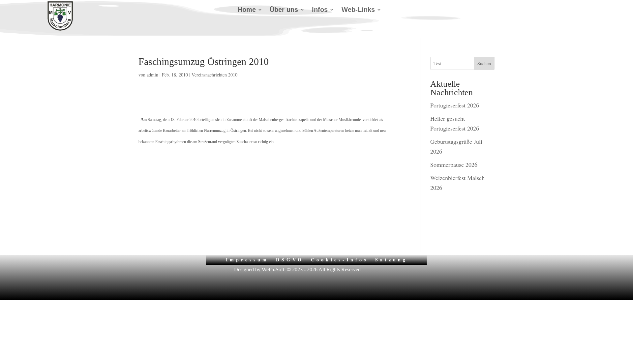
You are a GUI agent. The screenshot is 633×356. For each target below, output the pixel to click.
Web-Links (358, 10)
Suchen (484, 63)
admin (152, 75)
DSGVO (290, 259)
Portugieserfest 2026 (454, 105)
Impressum (247, 259)
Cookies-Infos (339, 259)
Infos (320, 10)
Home (247, 10)
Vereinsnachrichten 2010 (214, 75)
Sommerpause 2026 (453, 164)
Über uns (284, 10)
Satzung (391, 259)
